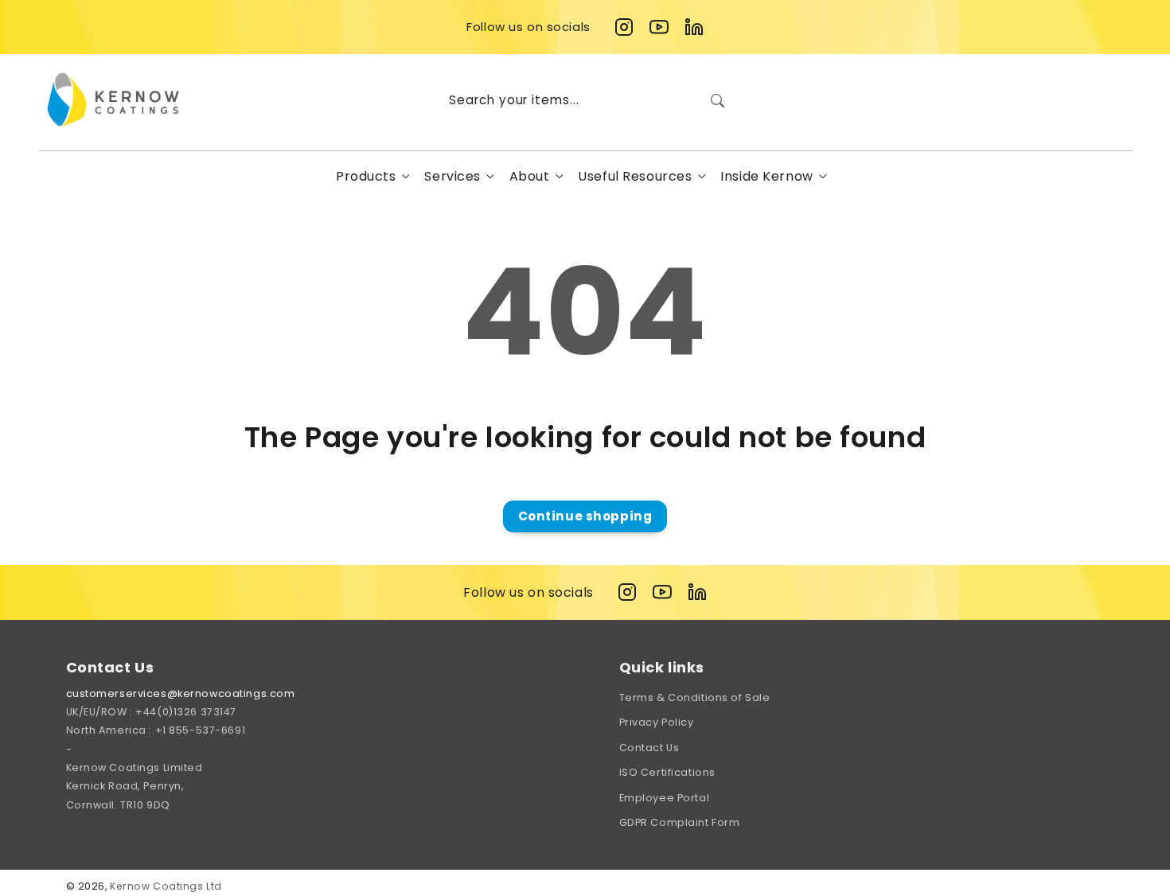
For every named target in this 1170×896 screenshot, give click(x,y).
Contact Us (649, 747)
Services (452, 176)
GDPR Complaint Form (679, 822)
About (529, 176)
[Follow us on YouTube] (659, 27)
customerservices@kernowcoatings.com (180, 693)
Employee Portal (664, 797)
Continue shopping (585, 516)
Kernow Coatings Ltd (166, 886)
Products (366, 176)
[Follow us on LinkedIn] (694, 27)
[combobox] (585, 100)
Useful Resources (635, 176)
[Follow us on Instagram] (624, 27)
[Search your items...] (717, 100)
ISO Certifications (667, 772)
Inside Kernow (766, 176)
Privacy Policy (656, 722)
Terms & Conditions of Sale (694, 697)
